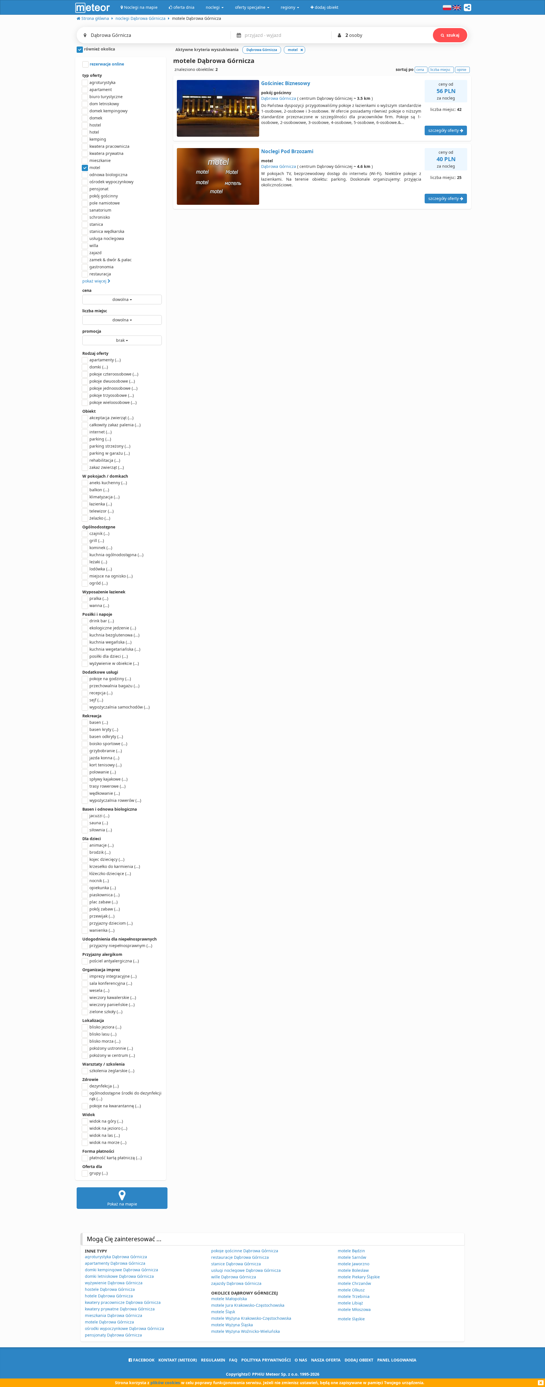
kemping (97, 139)
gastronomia (101, 266)
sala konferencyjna (110, 983)
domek (95, 118)
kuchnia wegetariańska (114, 649)
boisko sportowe (108, 743)
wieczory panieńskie (112, 1004)
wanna (99, 605)
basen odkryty (106, 736)
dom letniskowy (104, 103)
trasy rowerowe (107, 786)
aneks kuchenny (108, 482)
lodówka (100, 569)
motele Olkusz (351, 1290)
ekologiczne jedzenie (112, 628)
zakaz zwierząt (106, 467)
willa (93, 245)
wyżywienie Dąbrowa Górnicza (113, 1282)
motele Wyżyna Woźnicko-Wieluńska (245, 1331)
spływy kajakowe (108, 779)
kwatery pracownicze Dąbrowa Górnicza (123, 1302)
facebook (143, 1360)
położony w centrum (112, 1055)
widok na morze (107, 1142)
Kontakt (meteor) (177, 1360)
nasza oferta (326, 1360)
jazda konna (104, 757)
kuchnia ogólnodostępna (116, 554)
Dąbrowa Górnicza (278, 98)
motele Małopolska (229, 1298)
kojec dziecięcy (106, 859)
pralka (98, 598)
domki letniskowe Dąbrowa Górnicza (119, 1276)
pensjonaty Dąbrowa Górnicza (113, 1335)
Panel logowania (396, 1360)
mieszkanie (100, 160)
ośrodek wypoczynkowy (111, 181)
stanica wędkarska (106, 231)
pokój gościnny (103, 196)
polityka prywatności (266, 1360)
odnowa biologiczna (108, 174)
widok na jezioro (108, 1128)
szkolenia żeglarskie (111, 1070)
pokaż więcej (95, 281)
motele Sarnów (352, 1257)
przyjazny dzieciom (111, 923)
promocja (91, 331)
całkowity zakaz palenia (115, 424)
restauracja (100, 274)
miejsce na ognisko (111, 576)
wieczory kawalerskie (112, 997)
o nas (301, 1360)
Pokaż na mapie (122, 1204)
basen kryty (103, 729)
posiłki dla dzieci (108, 656)
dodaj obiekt (359, 1360)
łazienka (100, 504)
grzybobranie (105, 750)
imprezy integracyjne (113, 976)
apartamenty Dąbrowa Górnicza (115, 1263)
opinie (461, 69)
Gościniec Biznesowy (285, 83)
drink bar (101, 620)
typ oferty (92, 75)
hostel (95, 125)
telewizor (101, 511)
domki (98, 367)
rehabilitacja (104, 460)
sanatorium (100, 210)
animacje (101, 845)
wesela (99, 990)
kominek (100, 547)
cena (86, 290)
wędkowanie (104, 793)
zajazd (95, 252)
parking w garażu (109, 453)
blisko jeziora (105, 1027)
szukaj (453, 35)
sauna (98, 822)
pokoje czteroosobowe (113, 374)
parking (100, 439)
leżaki (98, 561)
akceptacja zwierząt (111, 417)
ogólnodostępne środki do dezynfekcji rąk (125, 1095)
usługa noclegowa (106, 238)
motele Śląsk (223, 1311)
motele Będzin (351, 1250)
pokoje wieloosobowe (113, 402)
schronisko (99, 217)
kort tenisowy (105, 765)
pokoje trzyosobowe (111, 395)
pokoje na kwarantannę (115, 1105)
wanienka (101, 930)
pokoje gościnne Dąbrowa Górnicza (244, 1250)
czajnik (99, 533)
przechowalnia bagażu (114, 685)
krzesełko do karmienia (114, 866)
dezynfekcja (104, 1086)
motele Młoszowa (354, 1309)
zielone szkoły (105, 1011)
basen (98, 722)
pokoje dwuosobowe (112, 381)
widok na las (104, 1135)
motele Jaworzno (353, 1263)
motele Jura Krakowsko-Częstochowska (247, 1305)
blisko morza (104, 1041)
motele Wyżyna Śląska (232, 1324)
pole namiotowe (104, 203)
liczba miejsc (94, 310)
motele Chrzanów (354, 1283)
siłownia (100, 829)
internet (100, 432)
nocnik (99, 880)
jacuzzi (99, 815)
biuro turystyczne (106, 96)
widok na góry (106, 1121)
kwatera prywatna (106, 153)
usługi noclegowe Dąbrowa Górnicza (246, 1270)
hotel (94, 132)
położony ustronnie (111, 1048)
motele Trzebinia (354, 1296)
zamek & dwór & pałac (110, 259)
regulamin (213, 1360)
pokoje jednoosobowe (113, 388)
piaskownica (104, 894)
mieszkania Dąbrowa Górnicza (113, 1315)
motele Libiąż (350, 1303)
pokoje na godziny (110, 678)
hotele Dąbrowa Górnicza (109, 1296)
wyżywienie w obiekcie (114, 663)
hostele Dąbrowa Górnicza (110, 1289)
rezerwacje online (106, 64)
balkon (99, 489)
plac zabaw (103, 902)
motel (94, 167)
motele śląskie (351, 1318)
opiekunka (102, 887)
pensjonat (98, 188)
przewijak (101, 916)
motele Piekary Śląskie (359, 1277)
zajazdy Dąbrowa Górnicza (236, 1283)
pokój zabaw (104, 909)
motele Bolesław (353, 1270)
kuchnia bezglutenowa (114, 635)
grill (96, 540)
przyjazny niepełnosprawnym (120, 945)
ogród (98, 583)
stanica (96, 224)
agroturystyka (102, 82)
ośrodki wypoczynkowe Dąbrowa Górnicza (124, 1328)
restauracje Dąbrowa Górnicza (240, 1257)
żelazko (99, 518)
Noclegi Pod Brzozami (287, 151)
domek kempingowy (108, 110)
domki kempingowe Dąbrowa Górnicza (121, 1269)
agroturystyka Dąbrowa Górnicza (116, 1256)
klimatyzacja (104, 496)
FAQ (233, 1360)
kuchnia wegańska (110, 642)
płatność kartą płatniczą (115, 1157)
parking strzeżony (109, 446)
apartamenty (105, 359)
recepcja (100, 692)
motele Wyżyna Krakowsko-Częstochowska (251, 1318)
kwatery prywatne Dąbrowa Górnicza (120, 1309)
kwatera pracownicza (109, 146)
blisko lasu (102, 1034)
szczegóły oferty (444, 130)
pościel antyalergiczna (114, 961)
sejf (96, 700)
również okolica (99, 49)
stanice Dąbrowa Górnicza (236, 1263)
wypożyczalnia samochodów (119, 707)
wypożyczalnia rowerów (115, 800)
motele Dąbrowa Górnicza (109, 1322)
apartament (100, 89)
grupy (98, 1173)
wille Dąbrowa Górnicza (233, 1277)
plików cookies (165, 1382)
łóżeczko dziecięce (110, 873)
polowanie (102, 772)
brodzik (99, 852)
